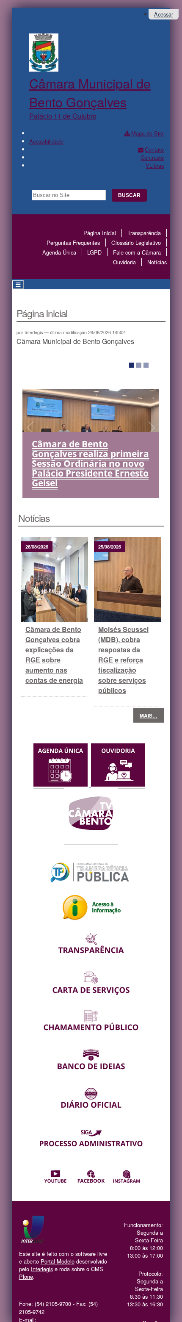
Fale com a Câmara (137, 252)
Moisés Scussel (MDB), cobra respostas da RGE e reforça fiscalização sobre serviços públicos (123, 659)
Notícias (157, 262)
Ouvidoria (124, 262)
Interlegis (42, 1269)
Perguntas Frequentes (73, 242)
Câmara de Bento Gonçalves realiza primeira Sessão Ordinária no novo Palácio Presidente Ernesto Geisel (90, 463)
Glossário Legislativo (136, 242)
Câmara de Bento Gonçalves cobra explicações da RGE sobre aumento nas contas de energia (54, 654)
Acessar (163, 14)
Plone (26, 1276)
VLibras (155, 165)
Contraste (152, 157)
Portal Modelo (57, 1261)
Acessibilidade (46, 141)
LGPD (94, 252)
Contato (154, 149)
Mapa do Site (147, 133)
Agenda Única (59, 252)
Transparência (144, 233)
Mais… (148, 715)
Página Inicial (99, 233)
